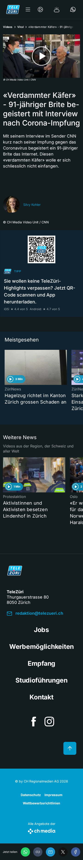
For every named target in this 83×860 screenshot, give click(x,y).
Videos (8, 27)
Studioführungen (41, 680)
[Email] (50, 852)
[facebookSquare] (33, 721)
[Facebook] (75, 852)
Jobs (41, 630)
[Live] (40, 9)
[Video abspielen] (41, 56)
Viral (20, 27)
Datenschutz (31, 795)
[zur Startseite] (13, 9)
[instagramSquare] (49, 721)
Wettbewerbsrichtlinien (41, 803)
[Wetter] (57, 9)
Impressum (53, 795)
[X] (63, 852)
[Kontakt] (73, 9)
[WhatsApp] (25, 852)
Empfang (41, 663)
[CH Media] (41, 830)
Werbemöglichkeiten (41, 646)
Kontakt (41, 697)
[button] (37, 852)
